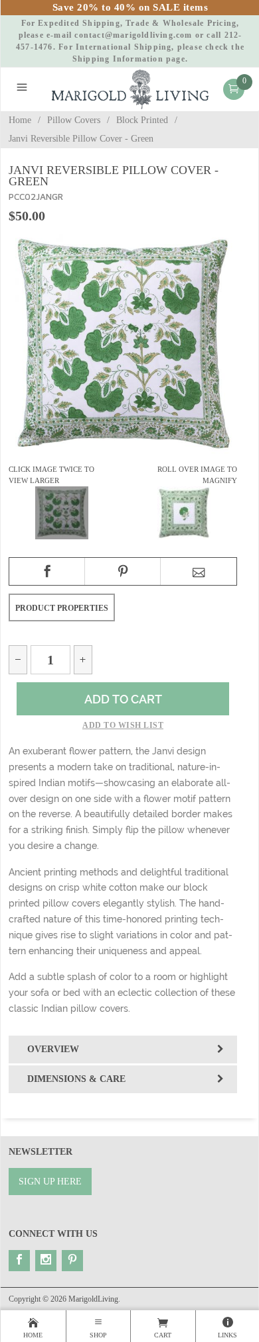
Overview (53, 1049)
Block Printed (142, 120)
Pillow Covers (73, 120)
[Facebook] (19, 1260)
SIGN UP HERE (50, 1181)
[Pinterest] (72, 1260)
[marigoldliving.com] (130, 88)
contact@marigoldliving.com (133, 35)
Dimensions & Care (76, 1079)
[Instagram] (45, 1260)
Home (20, 120)
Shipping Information (117, 59)
